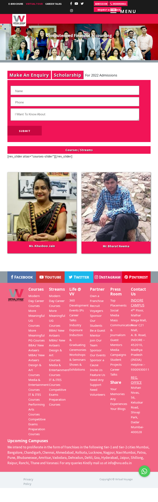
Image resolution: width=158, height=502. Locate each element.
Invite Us (96, 370)
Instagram (109, 277)
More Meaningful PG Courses (36, 335)
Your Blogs (117, 409)
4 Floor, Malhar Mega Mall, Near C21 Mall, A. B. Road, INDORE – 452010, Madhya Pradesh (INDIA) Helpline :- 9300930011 (140, 339)
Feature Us (97, 375)
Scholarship (67, 75)
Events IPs (76, 310)
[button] (144, 470)
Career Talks (53, 3)
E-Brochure (15, 3)
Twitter (81, 277)
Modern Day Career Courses (36, 301)
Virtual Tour (34, 3)
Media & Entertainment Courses (38, 385)
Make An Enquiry (29, 75)
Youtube (52, 277)
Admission (101, 3)
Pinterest (138, 277)
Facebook (23, 277)
